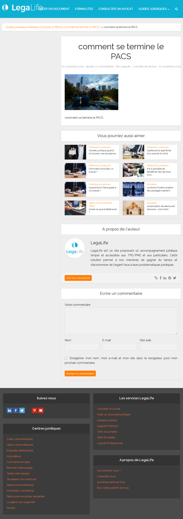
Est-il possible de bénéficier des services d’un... (159, 171)
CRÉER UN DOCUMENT (54, 9)
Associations (14, 456)
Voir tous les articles (78, 278)
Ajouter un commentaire (100, 66)
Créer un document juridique (113, 414)
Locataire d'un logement (21, 502)
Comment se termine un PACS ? (82, 27)
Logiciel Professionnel (110, 443)
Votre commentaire (77, 304)
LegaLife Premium (107, 426)
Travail (92, 206)
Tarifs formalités (106, 437)
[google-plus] (28, 410)
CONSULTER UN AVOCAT (115, 9)
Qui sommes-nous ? (109, 470)
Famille (33, 27)
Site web (145, 340)
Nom (69, 340)
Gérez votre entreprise (20, 444)
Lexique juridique (107, 420)
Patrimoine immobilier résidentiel (26, 496)
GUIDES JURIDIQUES (153, 9)
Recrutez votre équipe (20, 467)
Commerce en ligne (18, 462)
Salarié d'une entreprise (100, 203)
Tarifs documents (107, 431)
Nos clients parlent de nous (113, 487)
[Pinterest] (34, 410)
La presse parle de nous (111, 482)
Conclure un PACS (50, 27)
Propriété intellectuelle (20, 450)
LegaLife (125, 66)
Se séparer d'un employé (21, 479)
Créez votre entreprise (20, 439)
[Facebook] (15, 410)
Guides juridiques (16, 27)
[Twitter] (22, 410)
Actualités (152, 184)
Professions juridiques (99, 147)
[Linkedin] (9, 410)
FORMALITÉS (84, 9)
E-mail (107, 340)
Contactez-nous (106, 476)
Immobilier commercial (20, 490)
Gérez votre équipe (18, 473)
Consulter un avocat (108, 408)
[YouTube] (40, 410)
